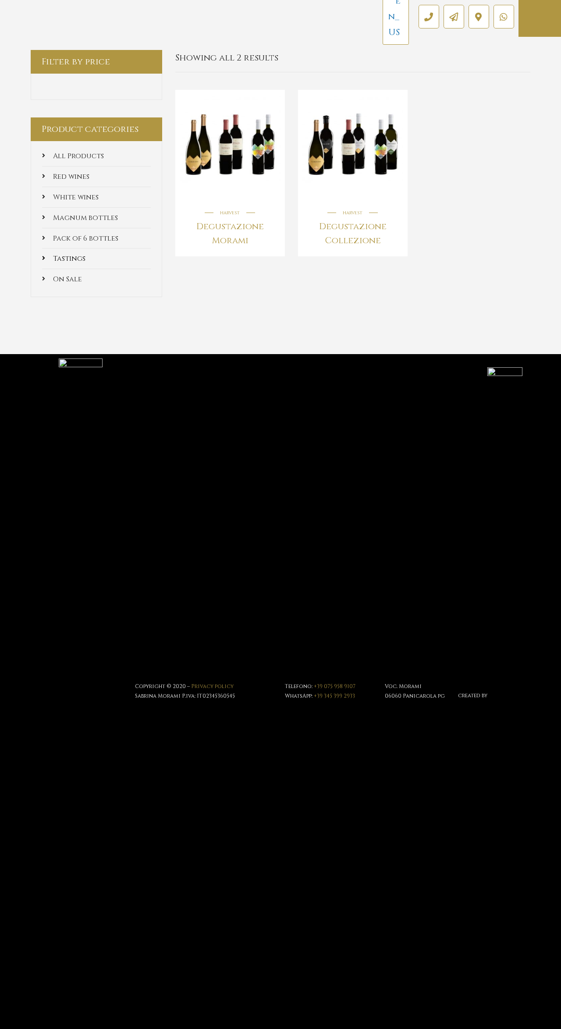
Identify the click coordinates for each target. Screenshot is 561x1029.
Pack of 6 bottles (85, 238)
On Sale (67, 279)
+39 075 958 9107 (334, 686)
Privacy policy (212, 686)
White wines (76, 197)
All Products (78, 156)
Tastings (69, 258)
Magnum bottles (85, 218)
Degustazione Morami (230, 233)
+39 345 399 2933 (334, 695)
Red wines (71, 176)
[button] (429, 17)
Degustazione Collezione (353, 233)
